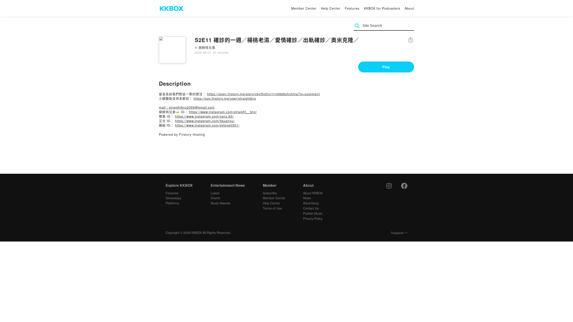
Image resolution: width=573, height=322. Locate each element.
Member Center (303, 8)
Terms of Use (272, 208)
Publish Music (313, 213)
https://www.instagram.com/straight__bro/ (223, 112)
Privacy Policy (313, 218)
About (409, 8)
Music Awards (220, 203)
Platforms (172, 203)
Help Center (330, 8)
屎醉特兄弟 (207, 47)
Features (352, 8)
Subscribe (270, 193)
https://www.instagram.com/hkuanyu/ (205, 121)
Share (410, 40)
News (307, 198)
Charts (215, 198)
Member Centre (274, 198)
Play (386, 66)
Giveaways (173, 198)
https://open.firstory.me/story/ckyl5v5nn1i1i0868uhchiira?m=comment (263, 94)
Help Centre (271, 203)
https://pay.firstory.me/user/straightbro (225, 98)
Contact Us (311, 208)
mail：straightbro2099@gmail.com (187, 107)
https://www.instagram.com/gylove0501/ (207, 125)
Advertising (311, 203)
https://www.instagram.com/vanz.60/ (204, 116)
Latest (215, 193)
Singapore (397, 233)
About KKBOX (313, 193)
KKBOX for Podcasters (382, 8)
